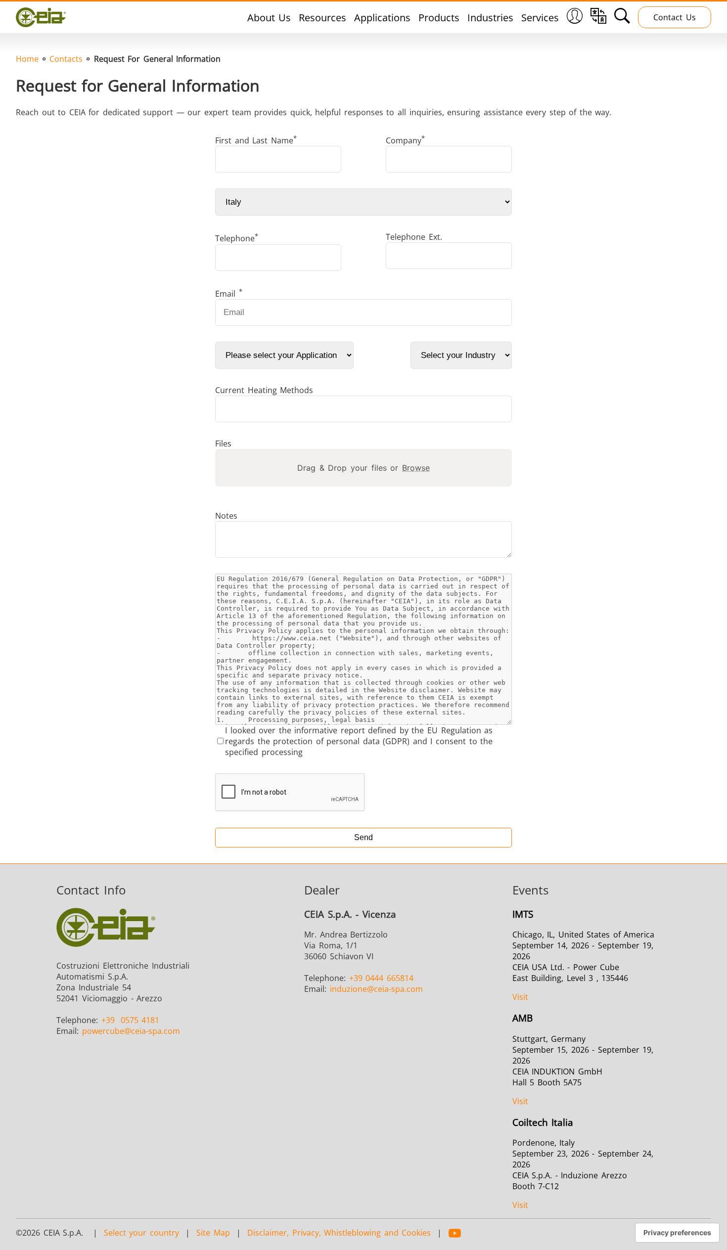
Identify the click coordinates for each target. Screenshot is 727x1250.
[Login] (575, 20)
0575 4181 (130, 1020)
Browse (416, 468)
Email (228, 293)
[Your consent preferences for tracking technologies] (677, 1232)
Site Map (213, 1232)
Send (363, 837)
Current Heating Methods (264, 390)
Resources (322, 17)
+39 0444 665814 (381, 978)
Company (405, 140)
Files (223, 443)
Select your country (141, 1232)
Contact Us (674, 17)
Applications (382, 17)
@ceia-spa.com (131, 1031)
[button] (575, 17)
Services (540, 17)
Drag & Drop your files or (363, 468)
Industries (490, 17)
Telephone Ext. (414, 236)
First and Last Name (256, 140)
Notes (226, 515)
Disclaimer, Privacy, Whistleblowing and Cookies (339, 1232)
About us (269, 17)
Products (438, 17)
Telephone (236, 237)
